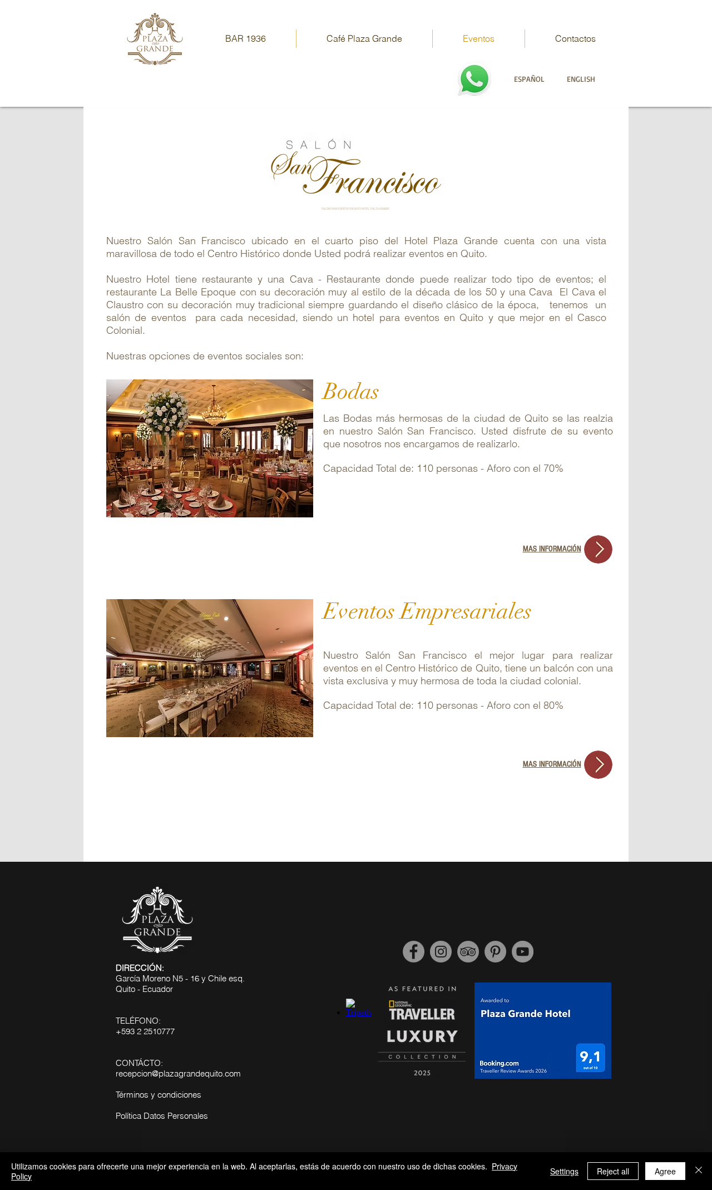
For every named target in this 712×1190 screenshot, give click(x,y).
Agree (665, 1171)
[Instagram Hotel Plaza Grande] (441, 951)
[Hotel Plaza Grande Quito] (495, 951)
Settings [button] (564, 1171)
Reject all (613, 1171)
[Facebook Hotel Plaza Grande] (413, 951)
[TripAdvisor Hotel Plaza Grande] (468, 951)
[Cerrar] (698, 1171)
